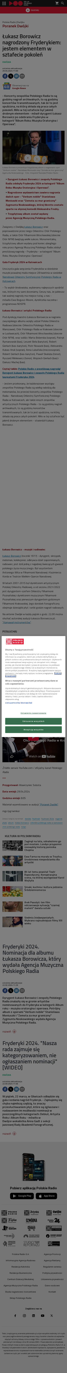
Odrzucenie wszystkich (33, 721)
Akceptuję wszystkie (34, 729)
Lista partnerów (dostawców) (18, 702)
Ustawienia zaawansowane (33, 713)
